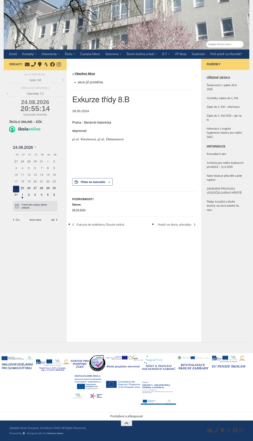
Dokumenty (49, 54)
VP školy (181, 54)
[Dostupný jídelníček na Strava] (46, 64)
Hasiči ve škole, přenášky (175, 224)
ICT (164, 54)
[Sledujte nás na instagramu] (58, 64)
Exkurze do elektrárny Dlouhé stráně (100, 224)
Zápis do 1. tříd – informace (223, 106)
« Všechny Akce (83, 73)
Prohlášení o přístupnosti (126, 416)
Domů (13, 54)
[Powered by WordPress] (24, 433)
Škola (68, 54)
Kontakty (28, 54)
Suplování (198, 54)
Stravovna (112, 54)
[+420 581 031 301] (33, 64)
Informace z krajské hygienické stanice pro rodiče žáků (224, 132)
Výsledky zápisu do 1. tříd (222, 98)
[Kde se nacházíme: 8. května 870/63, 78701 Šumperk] (39, 64)
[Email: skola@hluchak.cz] (27, 64)
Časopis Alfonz (90, 54)
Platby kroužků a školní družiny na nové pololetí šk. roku (223, 205)
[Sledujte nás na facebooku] (52, 64)
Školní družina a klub (140, 54)
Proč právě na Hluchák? (226, 54)
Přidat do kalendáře (93, 182)
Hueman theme (55, 433)
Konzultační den (216, 153)
